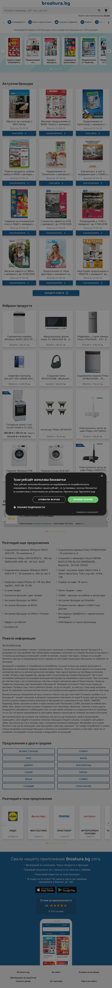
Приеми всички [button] (83, 499)
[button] (29, 507)
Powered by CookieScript (87, 512)
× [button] (102, 476)
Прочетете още (87, 491)
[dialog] (56, 494)
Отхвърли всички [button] (49, 499)
